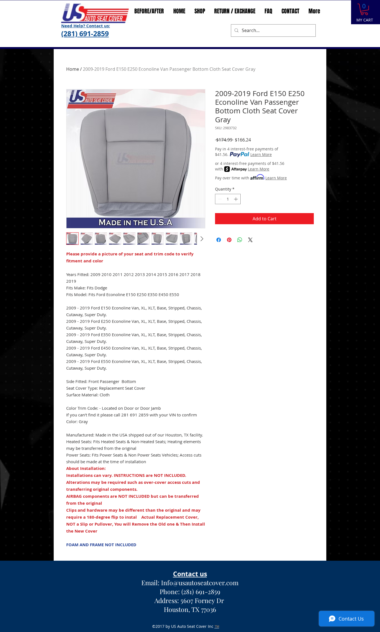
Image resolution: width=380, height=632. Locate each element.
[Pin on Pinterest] (229, 239)
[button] (364, 9)
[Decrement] (219, 199)
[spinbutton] (228, 199)
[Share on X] (250, 239)
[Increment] (236, 199)
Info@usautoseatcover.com (199, 582)
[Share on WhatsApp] (239, 239)
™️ (216, 626)
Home (72, 69)
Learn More (261, 154)
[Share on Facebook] (218, 239)
